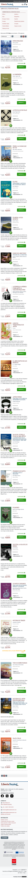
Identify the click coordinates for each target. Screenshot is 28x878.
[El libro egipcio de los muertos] (6, 368)
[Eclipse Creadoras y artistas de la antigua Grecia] (6, 189)
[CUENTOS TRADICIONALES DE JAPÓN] (6, 330)
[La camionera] (6, 82)
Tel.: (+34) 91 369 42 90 (7, 807)
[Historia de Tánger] (6, 628)
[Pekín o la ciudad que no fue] (6, 153)
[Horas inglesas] (6, 47)
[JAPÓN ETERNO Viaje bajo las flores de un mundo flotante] (6, 404)
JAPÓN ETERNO (17, 397)
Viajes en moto (17, 26)
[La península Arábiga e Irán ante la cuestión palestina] (6, 293)
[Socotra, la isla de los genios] (6, 552)
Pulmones (16, 507)
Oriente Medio (5, 26)
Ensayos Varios (5, 19)
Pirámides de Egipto (19, 471)
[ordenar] (12, 36)
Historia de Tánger (19, 620)
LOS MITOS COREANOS (19, 584)
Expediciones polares (19, 21)
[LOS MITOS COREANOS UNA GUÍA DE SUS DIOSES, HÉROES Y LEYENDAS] (6, 591)
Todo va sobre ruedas (20, 663)
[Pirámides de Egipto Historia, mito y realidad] (6, 478)
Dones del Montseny (19, 253)
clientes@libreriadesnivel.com (9, 809)
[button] (22, 4)
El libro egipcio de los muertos (20, 362)
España (16, 19)
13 (23, 36)
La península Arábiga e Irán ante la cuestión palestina (20, 288)
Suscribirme (4, 837)
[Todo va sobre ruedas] (6, 670)
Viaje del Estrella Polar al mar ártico (19, 435)
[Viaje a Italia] (6, 745)
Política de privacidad (6, 824)
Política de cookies (5, 826)
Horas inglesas (18, 41)
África (3, 14)
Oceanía (16, 23)
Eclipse (15, 182)
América (16, 14)
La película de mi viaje (20, 110)
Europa (4, 21)
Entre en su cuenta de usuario (20, 1)
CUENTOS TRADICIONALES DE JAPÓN (18, 324)
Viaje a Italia (17, 738)
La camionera (17, 74)
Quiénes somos (4, 819)
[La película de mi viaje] (6, 117)
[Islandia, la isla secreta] (6, 225)
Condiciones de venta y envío (7, 821)
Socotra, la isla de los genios (20, 545)
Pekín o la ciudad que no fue (19, 147)
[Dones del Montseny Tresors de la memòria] (6, 257)
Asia (3, 16)
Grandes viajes (5, 23)
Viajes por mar (5, 28)
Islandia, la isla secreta (18, 218)
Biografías (16, 16)
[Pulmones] (6, 515)
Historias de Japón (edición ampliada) (19, 699)
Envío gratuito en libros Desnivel (8, 823)
